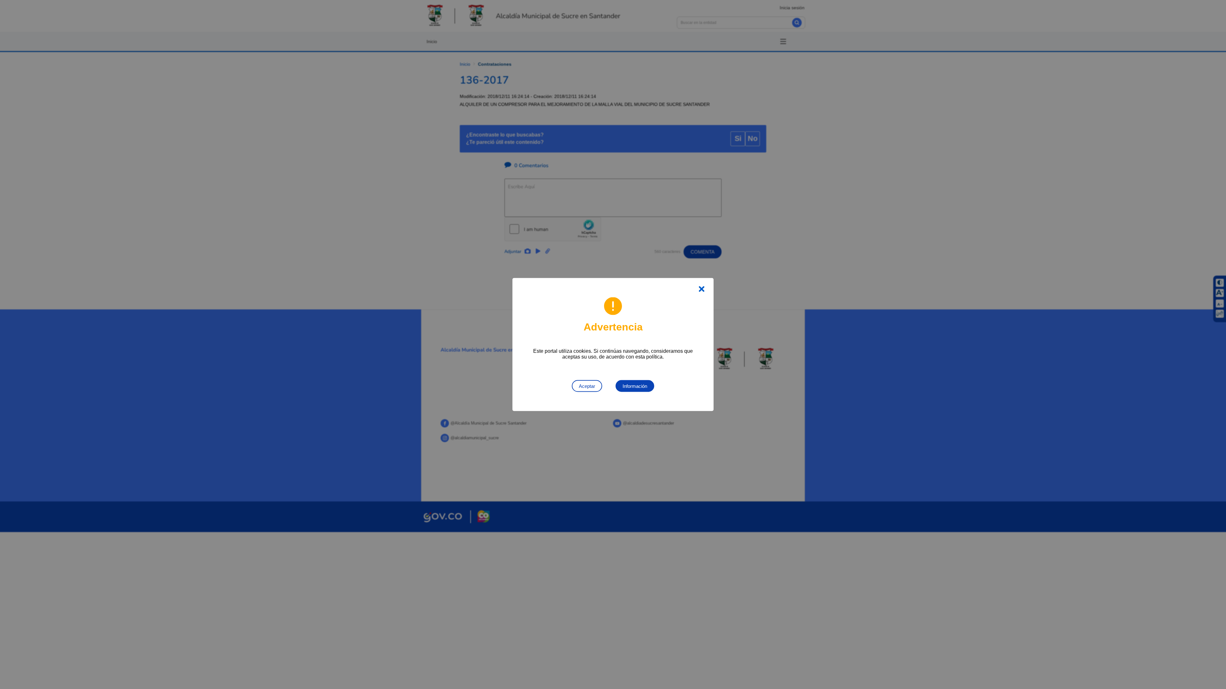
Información (635, 386)
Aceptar (587, 386)
